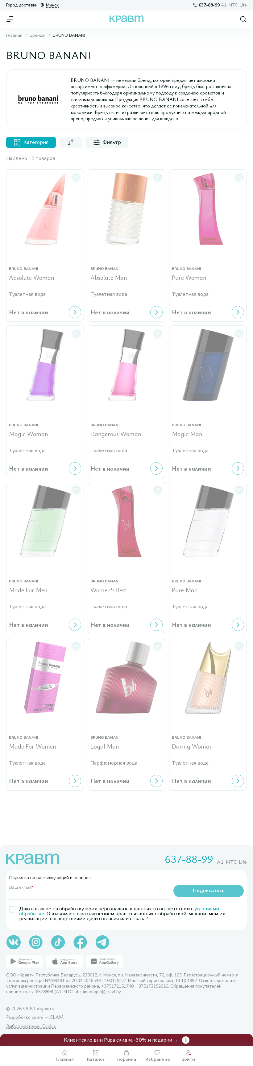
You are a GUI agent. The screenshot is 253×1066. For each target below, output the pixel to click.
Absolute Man (108, 278)
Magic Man (187, 434)
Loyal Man (104, 746)
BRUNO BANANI (23, 268)
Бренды (37, 35)
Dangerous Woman (115, 434)
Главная (14, 35)
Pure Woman (189, 278)
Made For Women (32, 746)
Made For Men (28, 590)
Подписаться (209, 890)
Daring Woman (192, 746)
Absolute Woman (31, 278)
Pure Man (185, 590)
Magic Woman (28, 434)
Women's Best (108, 590)
